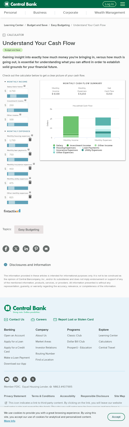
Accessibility (67, 396)
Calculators (105, 341)
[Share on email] (46, 248)
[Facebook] (24, 379)
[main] (64, 184)
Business (40, 12)
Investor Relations (46, 347)
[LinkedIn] (15, 379)
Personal (10, 12)
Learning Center (108, 335)
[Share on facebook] (6, 248)
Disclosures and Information (30, 264)
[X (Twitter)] (33, 379)
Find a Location (45, 360)
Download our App (15, 364)
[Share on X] (16, 248)
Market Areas (43, 341)
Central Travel (107, 347)
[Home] (64, 309)
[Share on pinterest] (36, 248)
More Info (9, 421)
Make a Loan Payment (17, 358)
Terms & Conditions (43, 396)
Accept (116, 417)
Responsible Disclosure (95, 396)
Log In (109, 4)
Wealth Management (110, 12)
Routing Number (45, 353)
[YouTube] (6, 379)
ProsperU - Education (79, 347)
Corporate (70, 12)
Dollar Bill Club (76, 341)
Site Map (119, 396)
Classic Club (74, 335)
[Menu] (122, 4)
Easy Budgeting (28, 229)
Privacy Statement (15, 396)
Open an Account (14, 335)
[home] (51, 4)
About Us (41, 335)
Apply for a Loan (13, 341)
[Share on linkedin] (26, 248)
